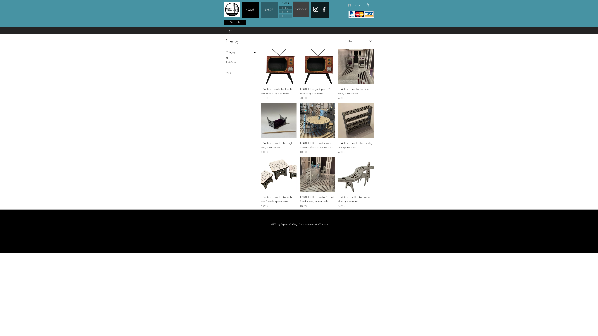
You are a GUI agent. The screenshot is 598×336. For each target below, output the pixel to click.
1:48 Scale (231, 62)
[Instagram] (315, 9)
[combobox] (358, 41)
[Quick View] (279, 66)
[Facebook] (324, 9)
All (227, 58)
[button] (367, 5)
